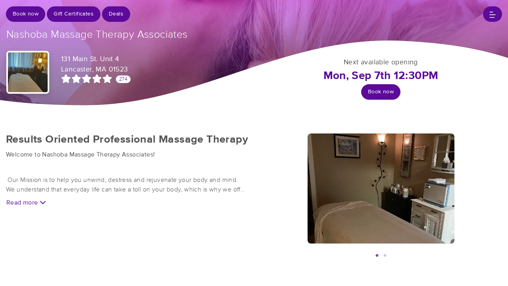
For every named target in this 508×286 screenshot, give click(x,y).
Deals (116, 14)
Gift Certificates (74, 14)
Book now (25, 14)
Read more (23, 202)
